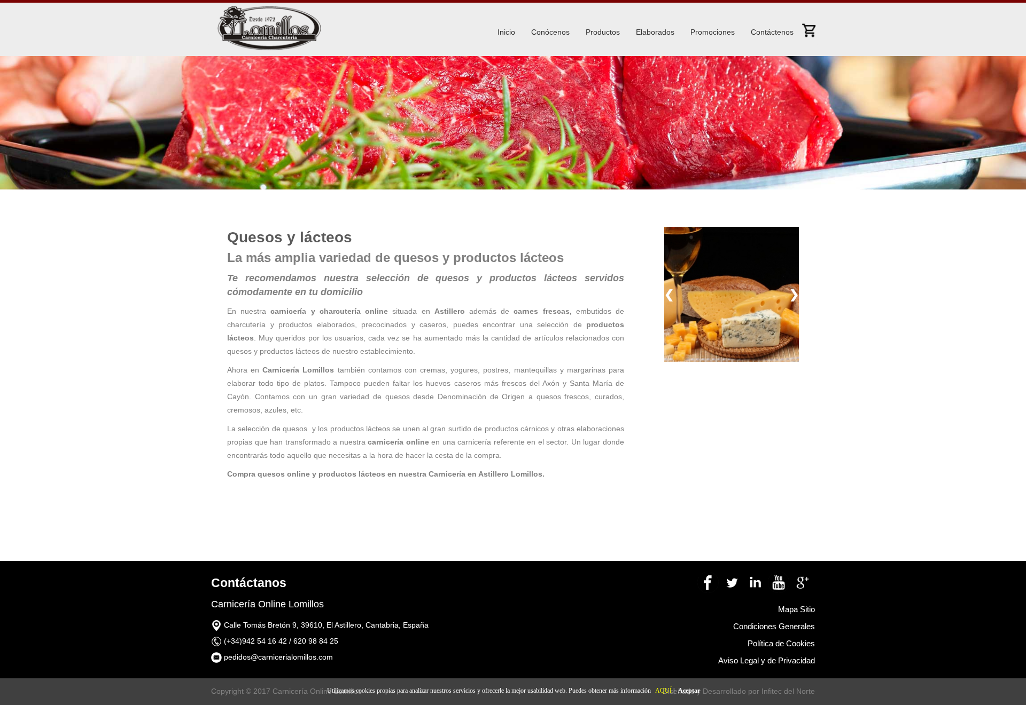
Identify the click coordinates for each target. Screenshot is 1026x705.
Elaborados (655, 32)
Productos (603, 32)
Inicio (506, 32)
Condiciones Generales (774, 626)
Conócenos (550, 32)
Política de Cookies (781, 643)
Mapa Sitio (796, 609)
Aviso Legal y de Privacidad (766, 660)
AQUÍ (663, 690)
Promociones (712, 32)
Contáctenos (772, 32)
